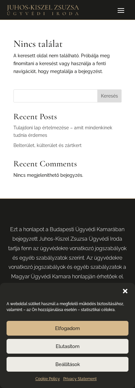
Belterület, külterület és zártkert (47, 145)
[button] (125, 291)
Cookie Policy (47, 379)
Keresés (109, 96)
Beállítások (67, 364)
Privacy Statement (80, 379)
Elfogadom (67, 328)
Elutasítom (68, 346)
